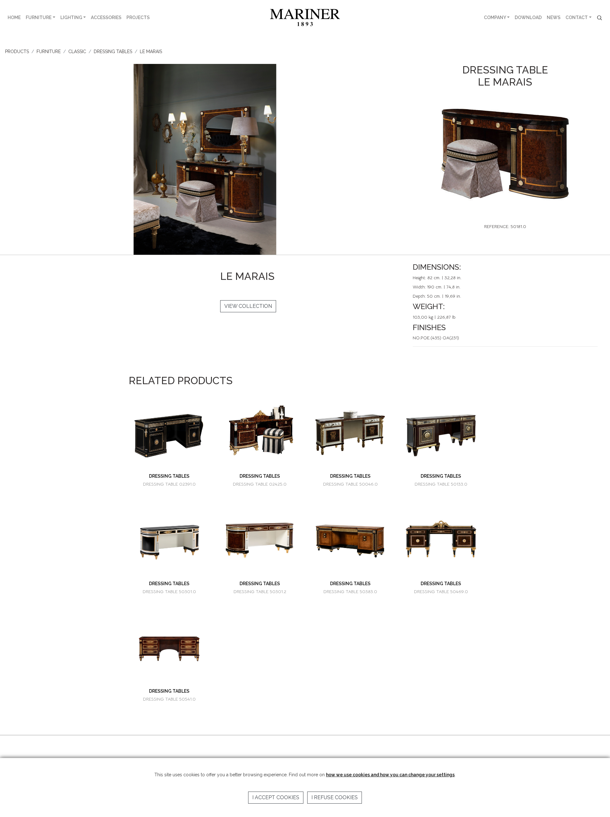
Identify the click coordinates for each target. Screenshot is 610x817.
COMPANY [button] (495, 17)
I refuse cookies (334, 797)
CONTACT (577, 17)
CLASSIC (77, 51)
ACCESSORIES (106, 17)
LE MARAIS (151, 51)
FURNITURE (38, 17)
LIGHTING (71, 17)
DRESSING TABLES (113, 51)
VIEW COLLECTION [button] (248, 306)
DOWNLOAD (528, 17)
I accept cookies (275, 797)
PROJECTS (138, 17)
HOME (14, 17)
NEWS (553, 17)
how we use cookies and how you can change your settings (390, 774)
